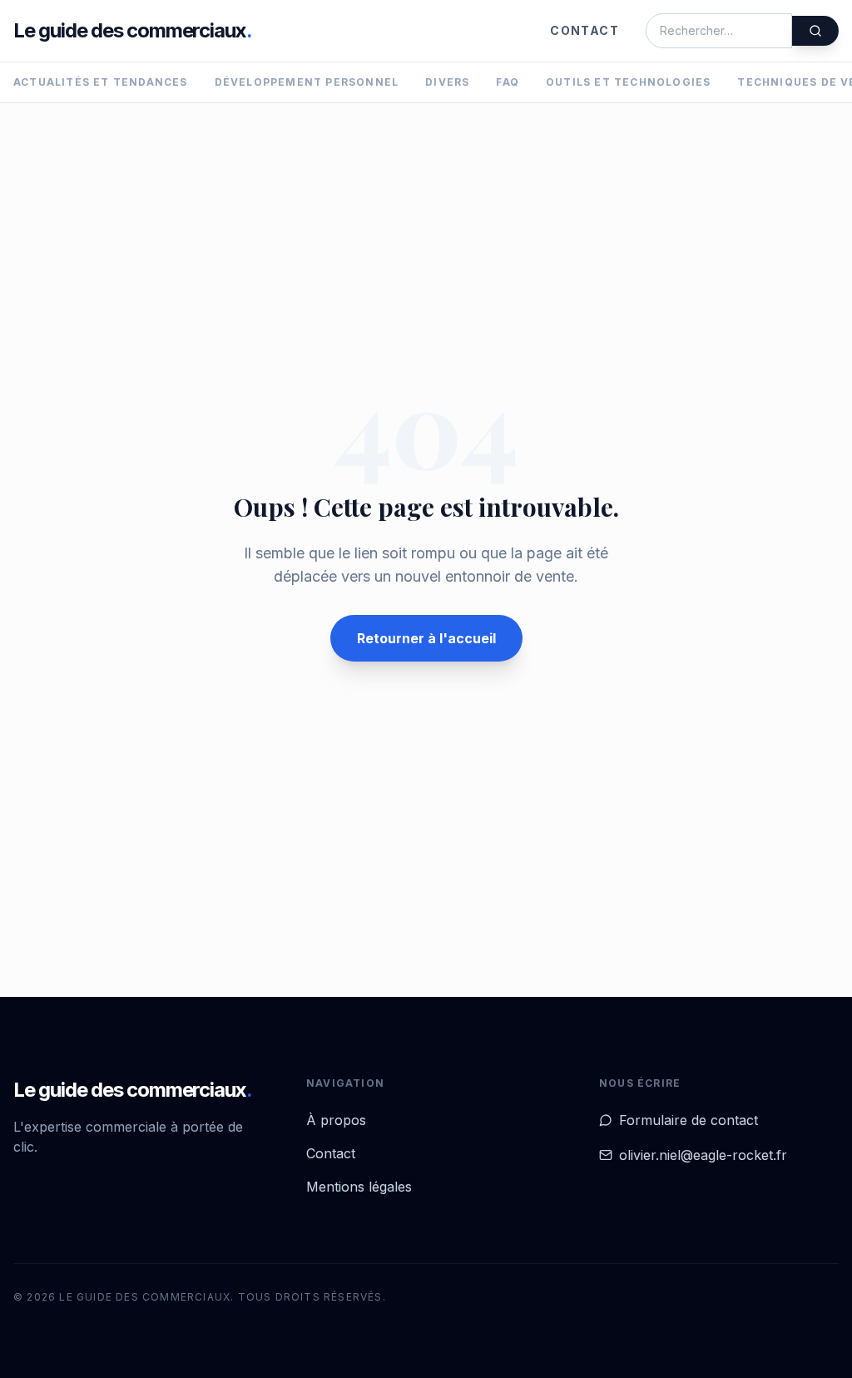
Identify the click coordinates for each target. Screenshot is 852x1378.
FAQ (507, 82)
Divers (447, 82)
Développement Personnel (307, 82)
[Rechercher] (815, 31)
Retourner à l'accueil (426, 638)
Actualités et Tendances (100, 82)
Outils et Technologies (628, 82)
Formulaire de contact (688, 1120)
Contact (584, 30)
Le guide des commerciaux (132, 30)
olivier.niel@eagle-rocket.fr (703, 1155)
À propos (336, 1120)
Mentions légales (359, 1186)
